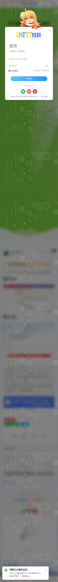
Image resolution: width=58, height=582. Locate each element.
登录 (30, 79)
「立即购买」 (25, 576)
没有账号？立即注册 (16, 51)
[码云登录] (35, 91)
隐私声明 (44, 96)
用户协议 (35, 96)
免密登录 (45, 70)
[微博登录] (29, 91)
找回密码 (37, 70)
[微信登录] (23, 91)
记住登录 (14, 71)
